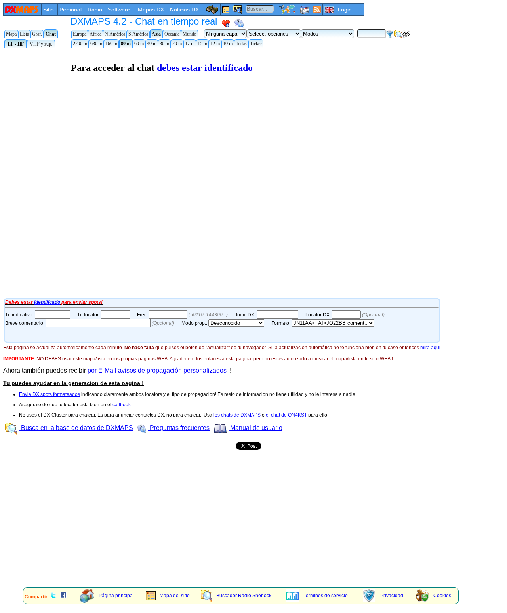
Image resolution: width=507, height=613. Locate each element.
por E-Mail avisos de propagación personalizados (157, 370)
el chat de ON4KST (286, 415)
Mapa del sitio (175, 595)
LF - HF (15, 44)
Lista (24, 34)
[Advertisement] (240, 526)
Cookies (442, 595)
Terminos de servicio (325, 595)
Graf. (37, 34)
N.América (115, 34)
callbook (121, 404)
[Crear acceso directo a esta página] (226, 23)
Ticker (256, 43)
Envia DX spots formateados (49, 394)
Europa (79, 34)
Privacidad (391, 595)
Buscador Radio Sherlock (243, 595)
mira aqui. (431, 347)
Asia (156, 34)
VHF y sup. (41, 44)
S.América (138, 34)
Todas (241, 43)
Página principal (116, 595)
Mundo (189, 34)
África (95, 34)
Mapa (11, 34)
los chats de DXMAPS (237, 415)
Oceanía (171, 34)
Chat (51, 34)
